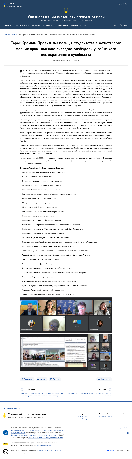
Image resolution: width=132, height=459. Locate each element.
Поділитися (28, 379)
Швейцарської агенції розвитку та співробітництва (45, 438)
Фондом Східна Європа (19, 430)
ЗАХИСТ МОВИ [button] (22, 26)
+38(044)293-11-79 (105, 416)
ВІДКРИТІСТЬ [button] (49, 26)
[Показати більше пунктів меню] (84, 25)
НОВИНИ (36, 26)
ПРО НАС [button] (8, 26)
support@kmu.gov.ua (44, 445)
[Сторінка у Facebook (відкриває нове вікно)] (115, 25)
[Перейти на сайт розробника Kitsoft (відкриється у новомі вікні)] (110, 450)
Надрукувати (105, 379)
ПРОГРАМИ (63, 26)
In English (124, 4)
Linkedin (42, 379)
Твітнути (56, 379)
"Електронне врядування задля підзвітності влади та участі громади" (34, 435)
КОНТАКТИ (76, 26)
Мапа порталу (10, 408)
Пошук (125, 26)
